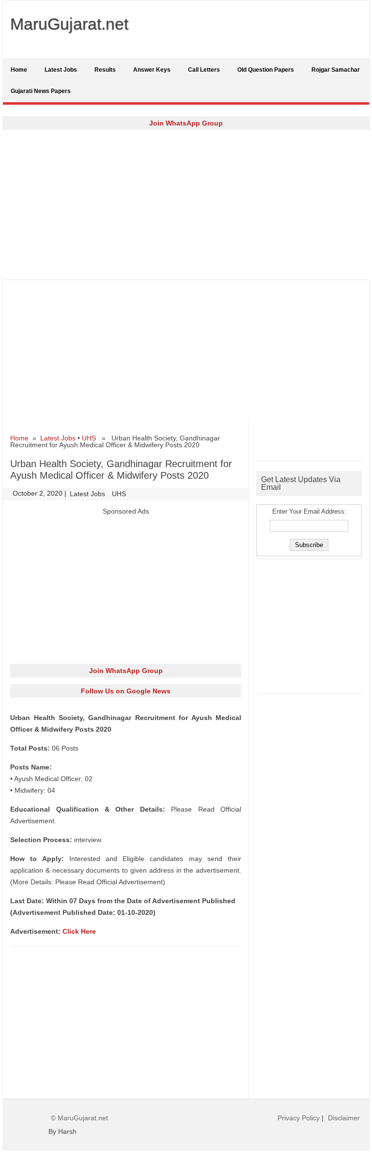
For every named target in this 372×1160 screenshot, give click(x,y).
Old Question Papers (265, 69)
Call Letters (204, 69)
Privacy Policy (299, 1118)
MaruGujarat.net (69, 24)
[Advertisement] (186, 204)
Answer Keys (151, 69)
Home (19, 69)
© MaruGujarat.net (79, 1118)
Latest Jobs (61, 69)
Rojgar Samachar (335, 69)
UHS (89, 438)
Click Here (79, 931)
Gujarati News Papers (41, 91)
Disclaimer (344, 1118)
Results (105, 69)
